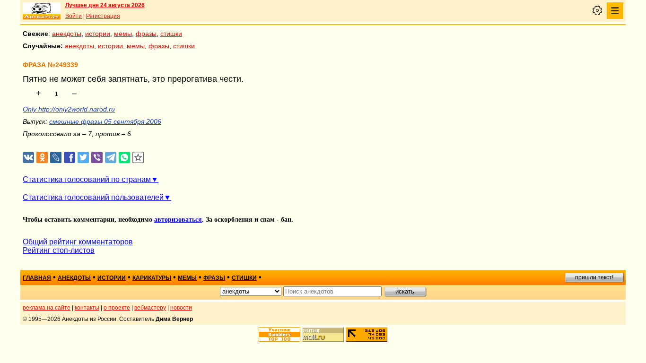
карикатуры (151, 278)
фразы (146, 33)
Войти (73, 16)
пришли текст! (594, 277)
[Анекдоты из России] (42, 10)
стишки (171, 33)
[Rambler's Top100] (279, 334)
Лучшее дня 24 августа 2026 (105, 5)
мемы (123, 33)
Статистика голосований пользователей (93, 197)
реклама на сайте (46, 307)
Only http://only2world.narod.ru (69, 109)
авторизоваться (178, 219)
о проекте (117, 307)
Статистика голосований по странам (87, 179)
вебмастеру (150, 307)
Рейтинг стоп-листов (59, 250)
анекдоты (66, 33)
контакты (87, 307)
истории (97, 33)
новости (181, 307)
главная (37, 278)
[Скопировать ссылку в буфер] (138, 158)
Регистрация (103, 16)
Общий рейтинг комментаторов (78, 242)
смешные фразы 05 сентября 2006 (105, 121)
